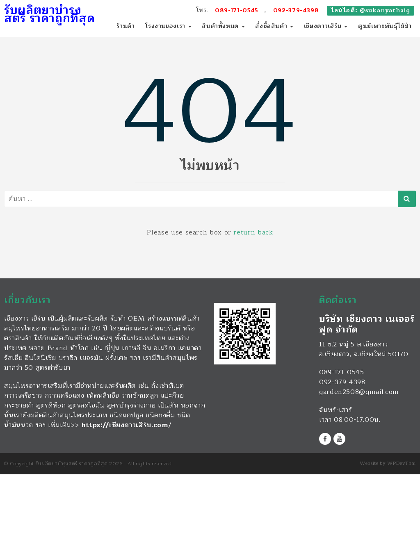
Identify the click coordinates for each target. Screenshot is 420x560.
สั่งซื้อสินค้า (272, 26)
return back (253, 232)
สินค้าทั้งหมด (221, 26)
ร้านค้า (125, 26)
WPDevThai (401, 463)
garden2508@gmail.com (359, 392)
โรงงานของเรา (166, 26)
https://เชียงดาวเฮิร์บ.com (125, 425)
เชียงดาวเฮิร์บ (324, 26)
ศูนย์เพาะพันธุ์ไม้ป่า (385, 26)
